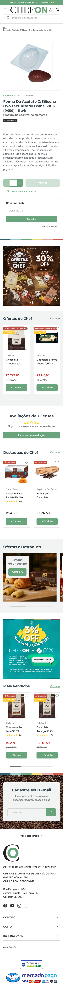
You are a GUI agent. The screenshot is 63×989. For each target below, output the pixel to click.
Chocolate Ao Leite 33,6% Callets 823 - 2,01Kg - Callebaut (14, 735)
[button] (57, 9)
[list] (31, 62)
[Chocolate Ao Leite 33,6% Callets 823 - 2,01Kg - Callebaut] (16, 706)
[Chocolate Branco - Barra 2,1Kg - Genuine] (47, 338)
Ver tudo (55, 318)
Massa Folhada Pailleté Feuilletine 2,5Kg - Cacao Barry (16, 499)
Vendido (42, 182)
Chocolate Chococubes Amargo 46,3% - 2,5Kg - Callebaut (16, 365)
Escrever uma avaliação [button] (31, 435)
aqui (44, 2)
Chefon (13, 947)
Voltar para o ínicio (29, 835)
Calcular (31, 219)
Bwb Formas (9, 95)
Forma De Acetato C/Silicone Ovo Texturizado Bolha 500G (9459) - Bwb (28, 30)
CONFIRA (17, 571)
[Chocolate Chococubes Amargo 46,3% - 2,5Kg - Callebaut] (16, 338)
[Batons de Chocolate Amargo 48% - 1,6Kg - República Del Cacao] (47, 472)
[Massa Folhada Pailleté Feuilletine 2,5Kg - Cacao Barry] (16, 472)
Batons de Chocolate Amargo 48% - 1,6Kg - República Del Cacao (47, 501)
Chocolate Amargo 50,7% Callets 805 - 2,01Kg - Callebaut (45, 735)
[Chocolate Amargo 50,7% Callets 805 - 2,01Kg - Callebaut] (47, 706)
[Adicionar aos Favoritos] (26, 328)
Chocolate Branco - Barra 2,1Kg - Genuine (47, 363)
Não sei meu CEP (49, 226)
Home (5, 28)
